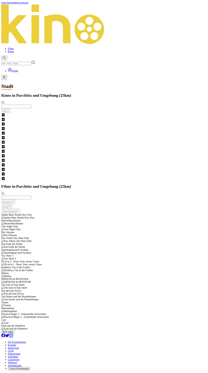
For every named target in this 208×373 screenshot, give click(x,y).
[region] (104, 147)
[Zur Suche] (4, 58)
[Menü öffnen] (4, 77)
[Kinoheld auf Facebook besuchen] (3, 336)
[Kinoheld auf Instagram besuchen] (11, 336)
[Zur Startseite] (104, 24)
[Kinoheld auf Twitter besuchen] (7, 336)
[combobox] (16, 63)
